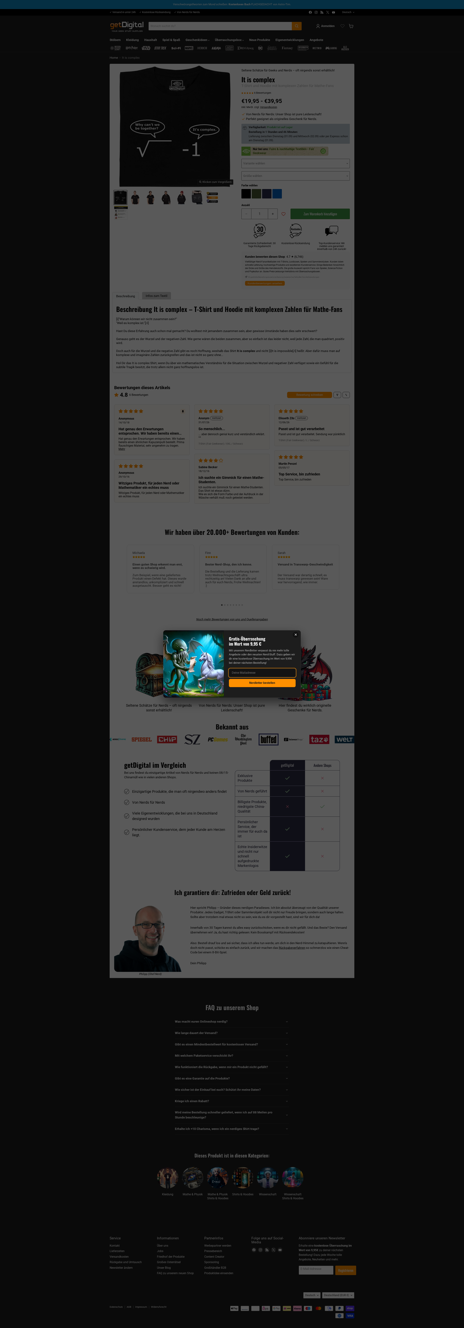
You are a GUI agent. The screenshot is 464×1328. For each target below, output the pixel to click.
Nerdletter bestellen (262, 683)
